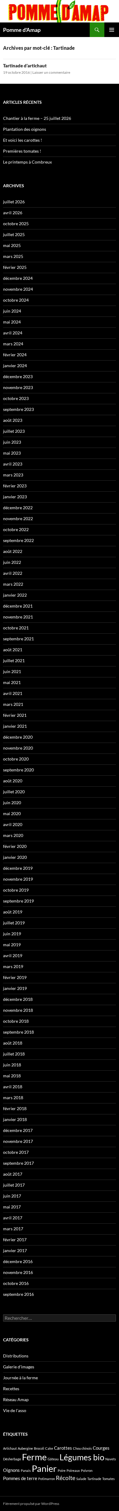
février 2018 (15, 1108)
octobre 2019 (16, 890)
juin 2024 (12, 310)
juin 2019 (12, 933)
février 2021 (15, 715)
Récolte (65, 1478)
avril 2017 (12, 1217)
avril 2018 (12, 1086)
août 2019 (12, 911)
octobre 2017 (16, 1152)
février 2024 (15, 354)
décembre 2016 (18, 1261)
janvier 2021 (15, 726)
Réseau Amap (16, 1399)
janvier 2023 (15, 496)
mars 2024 (13, 343)
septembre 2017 (18, 1163)
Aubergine (25, 1448)
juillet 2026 (14, 201)
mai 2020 (12, 813)
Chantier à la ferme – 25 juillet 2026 (37, 118)
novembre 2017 (18, 1141)
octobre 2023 (16, 398)
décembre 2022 (18, 507)
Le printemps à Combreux (27, 161)
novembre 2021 (18, 616)
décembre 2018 (18, 999)
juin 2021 (12, 671)
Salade (81, 1479)
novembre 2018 (18, 1010)
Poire (62, 1470)
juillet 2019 (14, 922)
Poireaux (73, 1470)
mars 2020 (13, 835)
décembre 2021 (18, 605)
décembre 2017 (18, 1130)
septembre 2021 (18, 638)
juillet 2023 (14, 431)
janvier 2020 (15, 857)
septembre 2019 (18, 900)
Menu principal (111, 29)
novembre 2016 (18, 1272)
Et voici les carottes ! (22, 140)
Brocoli (39, 1448)
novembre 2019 (18, 879)
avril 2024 (12, 332)
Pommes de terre (20, 1478)
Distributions (15, 1355)
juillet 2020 (14, 791)
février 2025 (15, 267)
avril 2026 (12, 212)
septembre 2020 (18, 769)
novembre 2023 (18, 387)
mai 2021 (12, 682)
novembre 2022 (18, 518)
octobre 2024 (16, 300)
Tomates (108, 1479)
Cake (49, 1448)
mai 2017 (12, 1206)
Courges (101, 1448)
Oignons (11, 1470)
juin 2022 (12, 562)
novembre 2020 (18, 747)
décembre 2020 (18, 737)
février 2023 (15, 485)
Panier (44, 1468)
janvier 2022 (15, 595)
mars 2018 (13, 1097)
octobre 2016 (16, 1283)
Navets (110, 1459)
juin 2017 (12, 1195)
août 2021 (12, 649)
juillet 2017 (14, 1184)
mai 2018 (12, 1075)
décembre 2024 (18, 278)
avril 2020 (12, 824)
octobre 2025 (16, 223)
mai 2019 (12, 944)
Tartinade (94, 1479)
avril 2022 (12, 573)
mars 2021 (13, 704)
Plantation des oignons (24, 129)
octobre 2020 (16, 758)
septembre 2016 (18, 1294)
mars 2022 (13, 584)
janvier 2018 (15, 1119)
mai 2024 (12, 321)
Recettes (11, 1388)
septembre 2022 (18, 540)
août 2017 (12, 1174)
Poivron (86, 1470)
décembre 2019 (18, 868)
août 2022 (12, 551)
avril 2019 (12, 955)
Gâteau (53, 1459)
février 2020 (15, 846)
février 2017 (15, 1239)
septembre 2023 (18, 409)
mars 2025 (13, 256)
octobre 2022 (16, 529)
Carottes (63, 1448)
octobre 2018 (16, 1021)
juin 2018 (12, 1064)
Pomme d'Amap (22, 29)
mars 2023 (13, 474)
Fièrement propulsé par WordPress (31, 1503)
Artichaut (10, 1448)
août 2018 (12, 1042)
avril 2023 (12, 463)
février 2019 (15, 977)
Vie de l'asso (14, 1410)
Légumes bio (82, 1457)
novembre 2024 (18, 289)
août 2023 (12, 420)
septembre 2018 (18, 1032)
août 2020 (12, 780)
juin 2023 (12, 442)
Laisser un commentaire (51, 72)
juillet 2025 (14, 234)
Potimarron (46, 1479)
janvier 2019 (15, 988)
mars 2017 (13, 1228)
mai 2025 (12, 245)
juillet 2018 (14, 1053)
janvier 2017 (15, 1250)
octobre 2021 (16, 627)
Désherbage (12, 1459)
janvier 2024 (15, 365)
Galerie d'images (18, 1366)
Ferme (34, 1457)
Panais (26, 1470)
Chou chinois (82, 1448)
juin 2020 (12, 802)
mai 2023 (12, 453)
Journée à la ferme (20, 1377)
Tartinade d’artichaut (25, 65)
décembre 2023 (18, 376)
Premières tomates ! (22, 151)
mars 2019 (13, 966)
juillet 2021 (14, 660)
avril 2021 (12, 693)
